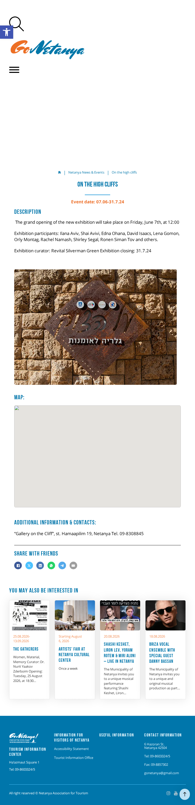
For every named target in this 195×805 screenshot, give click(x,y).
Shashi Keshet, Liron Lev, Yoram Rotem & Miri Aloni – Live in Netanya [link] (120, 652)
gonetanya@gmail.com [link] (161, 773)
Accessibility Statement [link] (71, 748)
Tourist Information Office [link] (73, 757)
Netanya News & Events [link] (86, 172)
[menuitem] (73, 748)
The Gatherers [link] (26, 649)
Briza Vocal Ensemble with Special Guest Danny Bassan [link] (162, 652)
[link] (6, 32)
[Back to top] (185, 794)
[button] (14, 70)
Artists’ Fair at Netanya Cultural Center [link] (74, 654)
